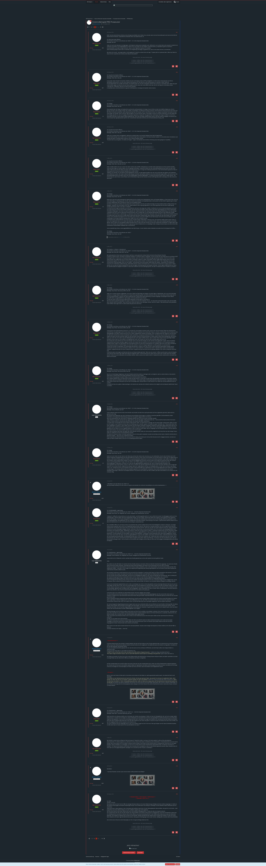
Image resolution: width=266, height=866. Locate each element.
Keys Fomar (120, 237)
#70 (177, 365)
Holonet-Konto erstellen (128, 852)
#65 (177, 158)
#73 (177, 481)
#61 (177, 32)
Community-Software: (133, 860)
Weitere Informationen (170, 864)
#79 (177, 766)
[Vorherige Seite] (88, 27)
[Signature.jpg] (142, 493)
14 (100, 27)
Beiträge (91, 48)
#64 (177, 127)
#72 (177, 447)
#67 (177, 246)
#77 (177, 707)
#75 (177, 549)
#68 (177, 285)
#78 (177, 737)
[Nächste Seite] (103, 27)
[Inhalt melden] (173, 66)
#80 (177, 794)
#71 (177, 404)
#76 (177, 637)
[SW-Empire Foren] (133, 10)
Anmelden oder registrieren (165, 1)
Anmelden (140, 852)
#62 (177, 72)
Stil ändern (178, 856)
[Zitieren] (177, 66)
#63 (177, 100)
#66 (177, 191)
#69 (177, 322)
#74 (177, 507)
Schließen (178, 864)
